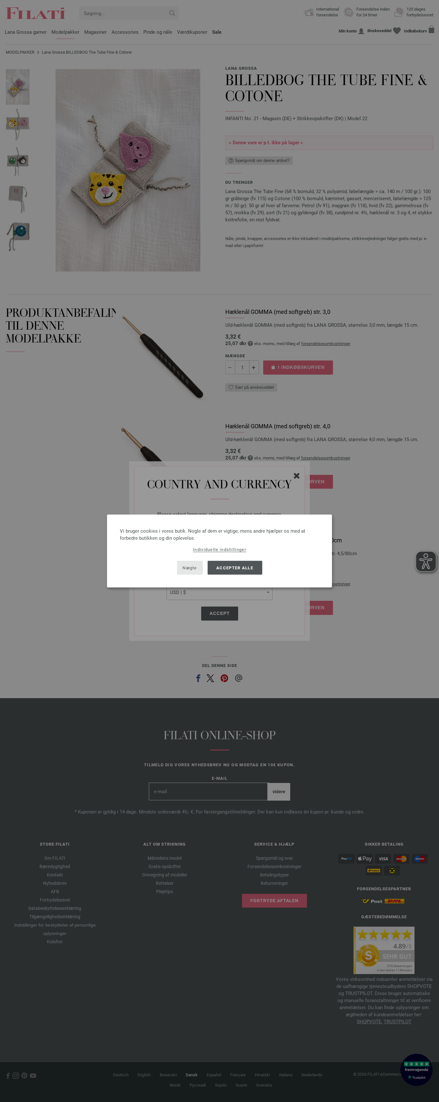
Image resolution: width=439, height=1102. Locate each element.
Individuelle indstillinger (219, 549)
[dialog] (219, 551)
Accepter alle (234, 567)
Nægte (190, 567)
